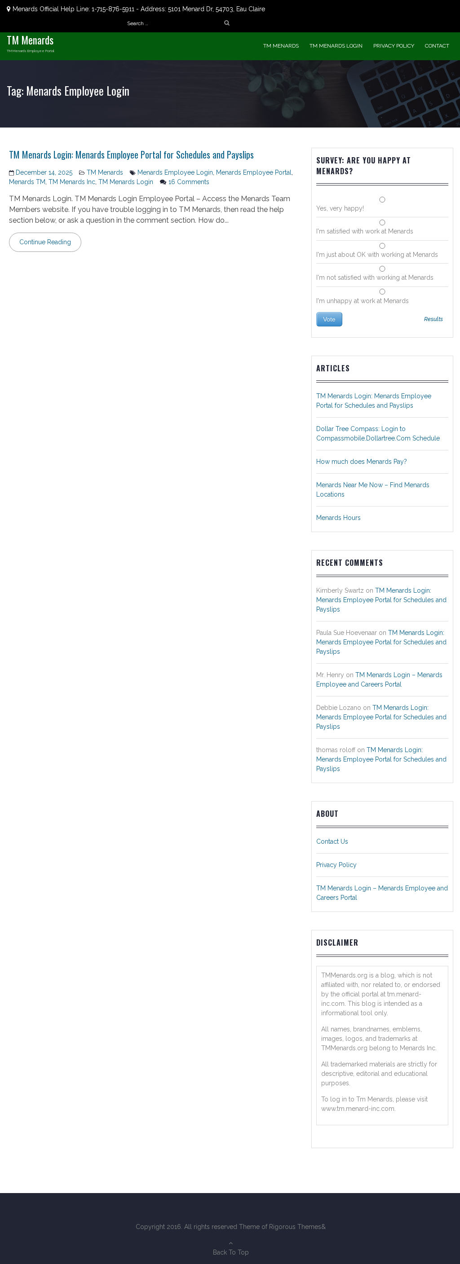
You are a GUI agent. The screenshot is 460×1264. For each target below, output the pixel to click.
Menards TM (27, 181)
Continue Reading (45, 242)
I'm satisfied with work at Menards (364, 231)
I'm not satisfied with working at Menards (374, 277)
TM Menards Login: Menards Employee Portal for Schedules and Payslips (131, 154)
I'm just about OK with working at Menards (377, 254)
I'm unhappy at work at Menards (362, 300)
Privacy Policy (393, 46)
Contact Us (332, 841)
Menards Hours (338, 517)
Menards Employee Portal (254, 172)
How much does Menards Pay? (361, 461)
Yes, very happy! (340, 208)
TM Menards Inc (72, 181)
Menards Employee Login (175, 172)
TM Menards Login (336, 46)
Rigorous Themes (295, 1226)
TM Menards (30, 40)
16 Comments (188, 181)
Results (433, 319)
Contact (437, 46)
